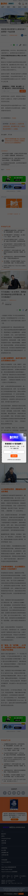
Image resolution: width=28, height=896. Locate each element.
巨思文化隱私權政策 (16, 459)
